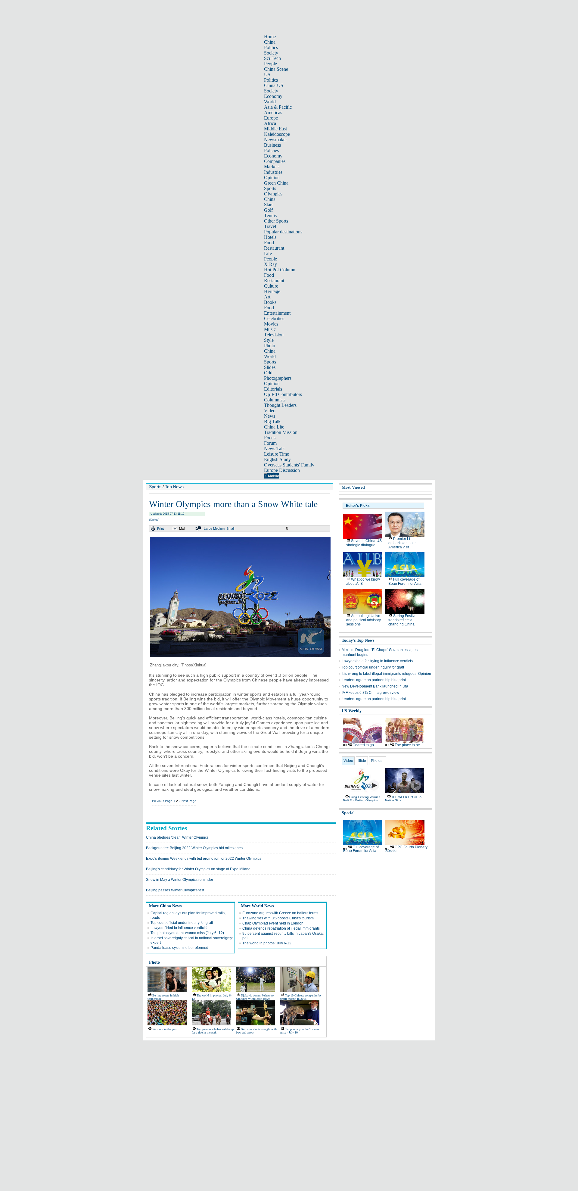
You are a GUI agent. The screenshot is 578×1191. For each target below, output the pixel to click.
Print (160, 528)
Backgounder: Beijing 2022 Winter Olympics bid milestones (194, 848)
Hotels (270, 237)
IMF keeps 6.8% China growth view (370, 693)
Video (269, 410)
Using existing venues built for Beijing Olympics (361, 798)
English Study (277, 459)
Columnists (274, 399)
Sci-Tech (272, 58)
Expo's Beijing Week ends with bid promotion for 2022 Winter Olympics (203, 858)
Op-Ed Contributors (283, 394)
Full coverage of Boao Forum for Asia (404, 581)
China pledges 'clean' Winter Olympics (177, 837)
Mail (182, 528)
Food (269, 242)
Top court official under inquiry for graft (182, 923)
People (270, 63)
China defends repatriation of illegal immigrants (281, 928)
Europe (271, 117)
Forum (270, 443)
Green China (276, 183)
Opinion (272, 177)
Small (230, 528)
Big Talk (272, 421)
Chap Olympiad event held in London (272, 923)
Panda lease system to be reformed (179, 948)
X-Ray (270, 264)
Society (271, 52)
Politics (271, 47)
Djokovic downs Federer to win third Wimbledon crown (255, 997)
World (270, 101)
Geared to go (363, 745)
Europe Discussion (282, 470)
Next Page (189, 801)
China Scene (276, 69)
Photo (269, 345)
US (267, 74)
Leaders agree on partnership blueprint (374, 680)
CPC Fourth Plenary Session (406, 849)
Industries (273, 172)
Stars (268, 204)
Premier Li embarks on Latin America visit (402, 543)
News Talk (274, 448)
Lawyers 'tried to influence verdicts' (179, 928)
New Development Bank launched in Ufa (375, 686)
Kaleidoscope (277, 134)
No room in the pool (164, 1029)
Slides (269, 367)
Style (269, 340)
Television (274, 334)
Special (348, 813)
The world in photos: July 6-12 (266, 943)
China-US (273, 85)
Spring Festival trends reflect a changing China (403, 620)
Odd (268, 372)
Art (267, 296)
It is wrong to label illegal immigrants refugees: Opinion (386, 674)
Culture (271, 285)
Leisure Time (276, 454)
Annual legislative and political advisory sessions (363, 620)
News (269, 416)
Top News (174, 486)
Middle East (275, 128)
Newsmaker (275, 139)
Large (208, 528)
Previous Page (162, 801)
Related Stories (166, 828)
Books (270, 302)
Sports (270, 188)
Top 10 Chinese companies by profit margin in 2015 (301, 997)
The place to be (407, 745)
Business (272, 145)
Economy (273, 96)
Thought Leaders (280, 405)
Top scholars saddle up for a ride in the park (213, 1030)
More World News (257, 906)
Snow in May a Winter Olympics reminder (179, 880)
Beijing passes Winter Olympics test (175, 890)
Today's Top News (358, 640)
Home (270, 36)
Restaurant (274, 248)
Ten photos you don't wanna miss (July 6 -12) (187, 933)
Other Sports (276, 220)
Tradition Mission (280, 432)
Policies (271, 150)
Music (270, 329)
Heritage (272, 291)
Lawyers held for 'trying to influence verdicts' (377, 661)
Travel (270, 226)
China (269, 42)
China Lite (274, 426)
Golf (268, 210)
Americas (273, 112)
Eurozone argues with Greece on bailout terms (280, 913)
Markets (271, 166)
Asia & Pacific (278, 107)
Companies (274, 161)
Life (268, 253)
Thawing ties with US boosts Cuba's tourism (278, 918)
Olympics (273, 193)
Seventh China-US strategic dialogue (364, 543)
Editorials (273, 388)
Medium (219, 528)
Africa (270, 123)
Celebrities (274, 318)
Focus (269, 437)
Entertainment (277, 313)
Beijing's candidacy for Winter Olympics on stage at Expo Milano (198, 869)
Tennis (270, 215)
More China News (165, 906)
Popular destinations (283, 231)
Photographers (277, 378)
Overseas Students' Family (289, 464)
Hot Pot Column (279, 269)
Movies (271, 323)
